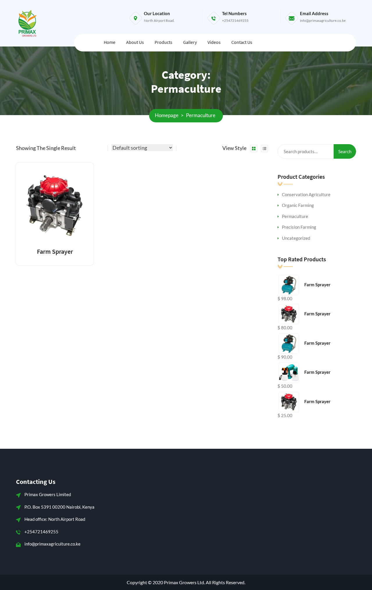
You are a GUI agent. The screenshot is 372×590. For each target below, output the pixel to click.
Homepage (166, 115)
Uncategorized (296, 238)
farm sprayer (55, 251)
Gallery (190, 42)
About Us (135, 42)
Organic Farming (298, 205)
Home (109, 42)
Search (344, 151)
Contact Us (241, 42)
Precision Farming (299, 227)
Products (163, 42)
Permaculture (295, 216)
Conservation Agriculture (306, 194)
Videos (214, 42)
